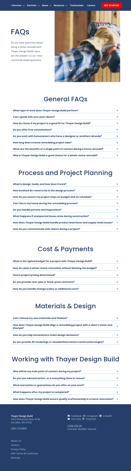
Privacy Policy (18, 449)
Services (17, 5)
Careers (91, 5)
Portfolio (31, 5)
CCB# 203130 (74, 425)
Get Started (111, 5)
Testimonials (76, 5)
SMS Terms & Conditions (24, 453)
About (45, 5)
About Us (16, 441)
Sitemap (15, 458)
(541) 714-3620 (18, 428)
